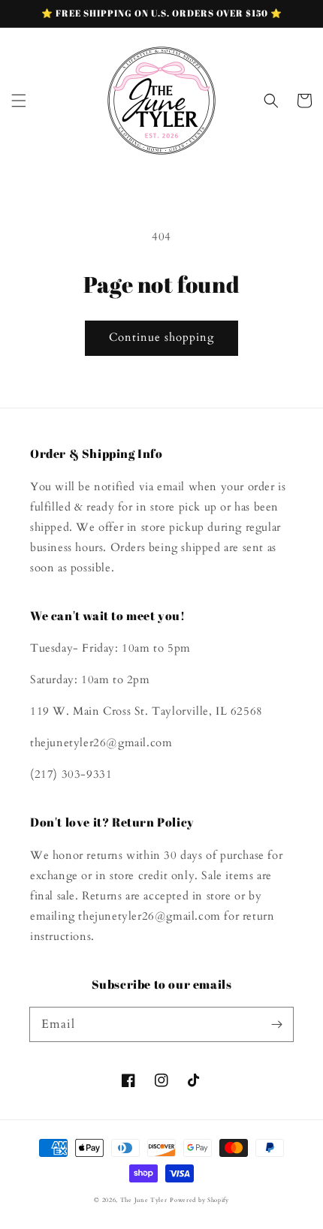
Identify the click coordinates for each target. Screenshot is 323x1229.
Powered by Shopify (199, 1200)
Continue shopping (161, 337)
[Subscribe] (276, 1024)
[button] (18, 100)
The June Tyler (144, 1200)
